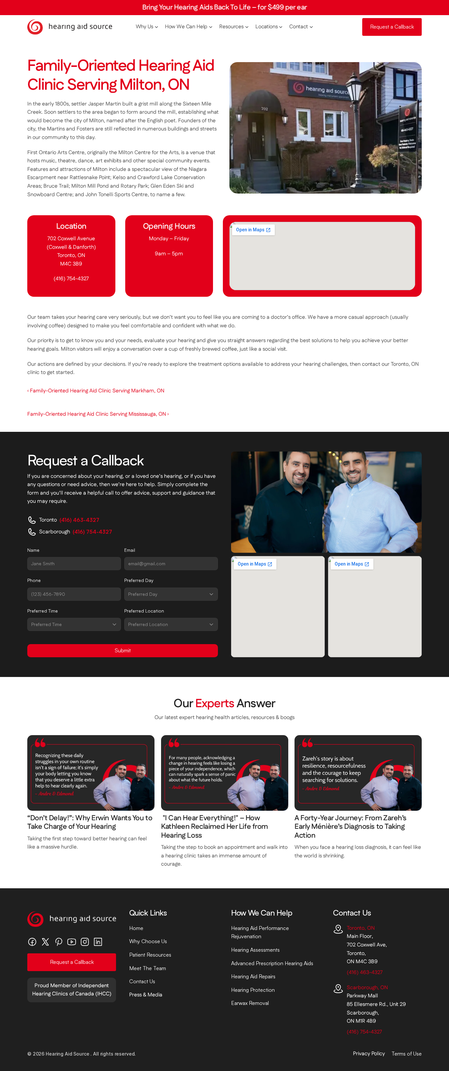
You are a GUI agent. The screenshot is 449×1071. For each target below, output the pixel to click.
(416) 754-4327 (71, 279)
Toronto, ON (361, 928)
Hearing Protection (253, 990)
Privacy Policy (369, 1054)
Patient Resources (150, 954)
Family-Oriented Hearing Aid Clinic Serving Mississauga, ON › (98, 414)
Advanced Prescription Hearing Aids (272, 963)
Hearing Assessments (255, 949)
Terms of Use (406, 1053)
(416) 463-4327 (365, 972)
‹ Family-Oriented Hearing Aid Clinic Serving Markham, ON (95, 391)
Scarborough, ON (367, 987)
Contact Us (142, 981)
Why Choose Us (148, 941)
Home (136, 928)
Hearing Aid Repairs (253, 976)
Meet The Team (147, 968)
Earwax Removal (250, 1003)
